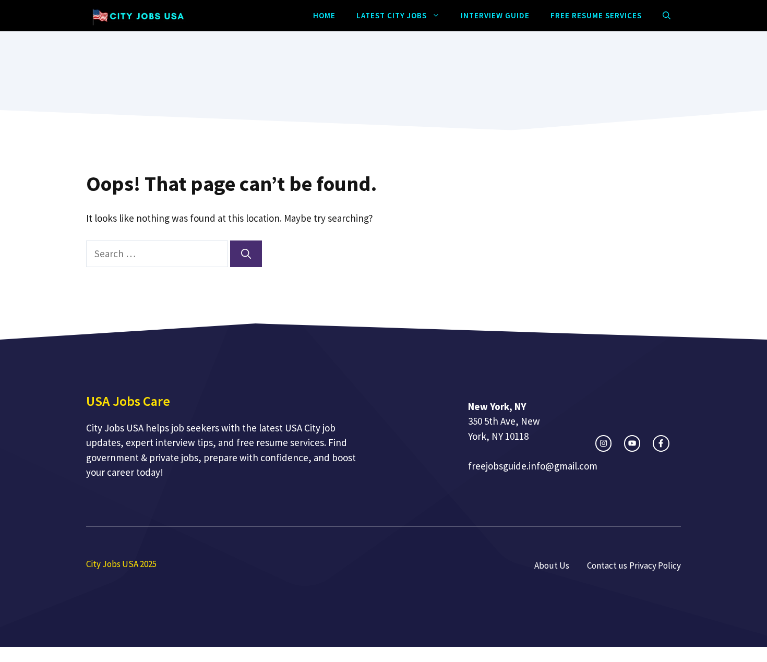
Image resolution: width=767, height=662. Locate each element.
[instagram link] (603, 443)
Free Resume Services (596, 15)
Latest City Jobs (391, 15)
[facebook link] (661, 443)
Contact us (607, 565)
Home (324, 15)
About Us (551, 565)
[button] (666, 15)
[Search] (246, 253)
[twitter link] (632, 443)
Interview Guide (495, 15)
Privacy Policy (655, 565)
